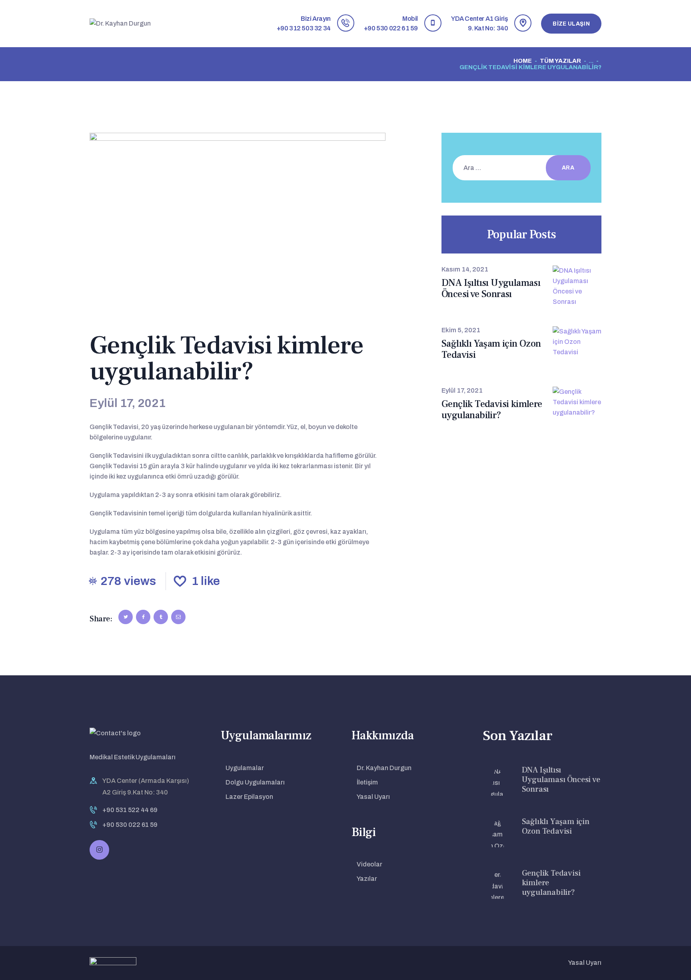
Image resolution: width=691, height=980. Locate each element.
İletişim (367, 782)
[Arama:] (517, 167)
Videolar (369, 864)
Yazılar (367, 878)
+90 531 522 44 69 (130, 809)
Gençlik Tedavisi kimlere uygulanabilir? (491, 410)
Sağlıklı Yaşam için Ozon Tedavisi (491, 349)
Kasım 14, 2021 (464, 269)
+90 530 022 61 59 (130, 824)
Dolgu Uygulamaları (255, 782)
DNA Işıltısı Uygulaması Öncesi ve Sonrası (490, 288)
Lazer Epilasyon (249, 796)
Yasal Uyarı (373, 796)
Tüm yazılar (560, 61)
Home (522, 61)
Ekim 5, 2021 (460, 330)
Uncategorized (127, 323)
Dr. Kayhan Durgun (384, 767)
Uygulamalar (245, 767)
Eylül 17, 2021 (462, 390)
